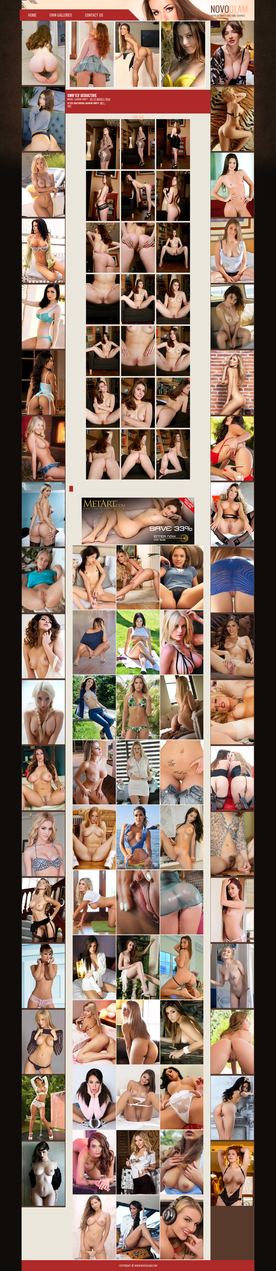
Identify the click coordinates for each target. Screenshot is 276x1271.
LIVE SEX (138, 117)
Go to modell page (100, 99)
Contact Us (94, 15)
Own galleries (61, 15)
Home (32, 15)
